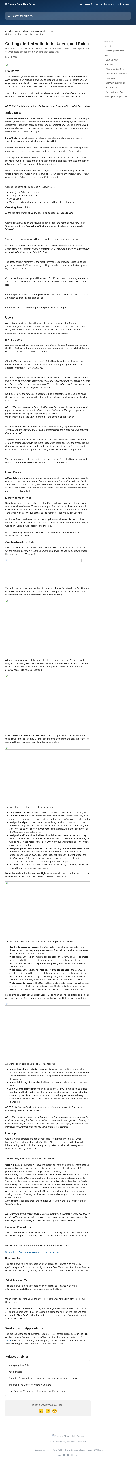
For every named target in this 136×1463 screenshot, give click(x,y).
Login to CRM (123, 4)
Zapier (8, 1340)
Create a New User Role (116, 73)
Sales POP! (57, 1450)
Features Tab (111, 87)
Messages (110, 78)
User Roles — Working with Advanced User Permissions (33, 1252)
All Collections (11, 31)
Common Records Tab (115, 83)
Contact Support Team (75, 1450)
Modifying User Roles (115, 69)
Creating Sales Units (115, 50)
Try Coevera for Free (88, 4)
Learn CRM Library (96, 1450)
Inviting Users (112, 60)
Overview (108, 41)
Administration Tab (114, 92)
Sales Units (109, 46)
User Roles (109, 64)
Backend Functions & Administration (37, 31)
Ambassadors (107, 4)
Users (106, 55)
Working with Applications (116, 96)
